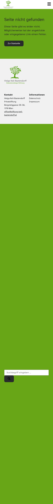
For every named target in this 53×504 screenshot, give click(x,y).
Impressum (34, 101)
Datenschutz (34, 98)
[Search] (9, 378)
